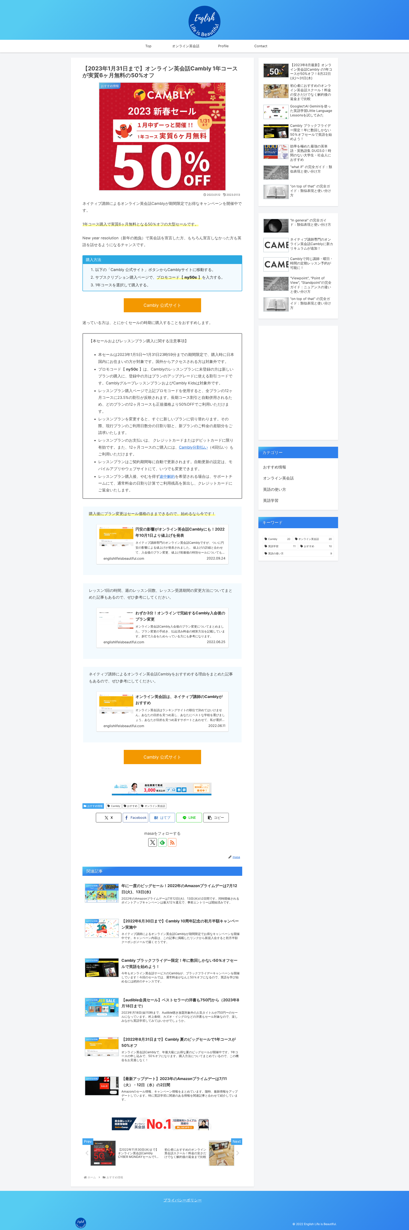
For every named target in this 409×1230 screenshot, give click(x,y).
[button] (216, 817)
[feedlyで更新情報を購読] (162, 842)
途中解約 (167, 476)
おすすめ (132, 806)
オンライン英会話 (155, 806)
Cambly (115, 806)
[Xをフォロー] (152, 842)
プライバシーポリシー (182, 1200)
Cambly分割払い (193, 447)
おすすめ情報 (95, 806)
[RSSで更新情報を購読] (172, 842)
